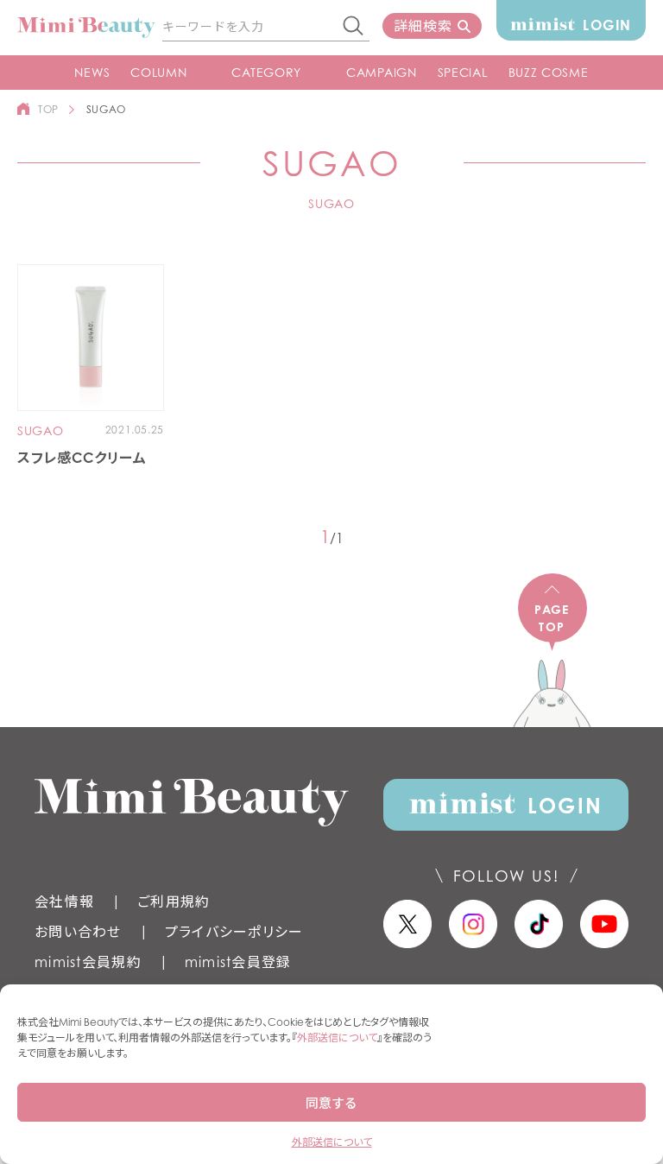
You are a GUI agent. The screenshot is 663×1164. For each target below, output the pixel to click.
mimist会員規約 (88, 962)
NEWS (92, 72)
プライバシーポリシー (234, 931)
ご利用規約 (173, 901)
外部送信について (337, 1037)
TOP (48, 109)
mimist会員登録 (238, 962)
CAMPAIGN (381, 72)
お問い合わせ (78, 931)
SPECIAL (463, 72)
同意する (331, 1102)
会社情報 (64, 901)
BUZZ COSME (548, 72)
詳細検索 (422, 26)
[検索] (353, 27)
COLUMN (158, 72)
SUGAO (40, 431)
